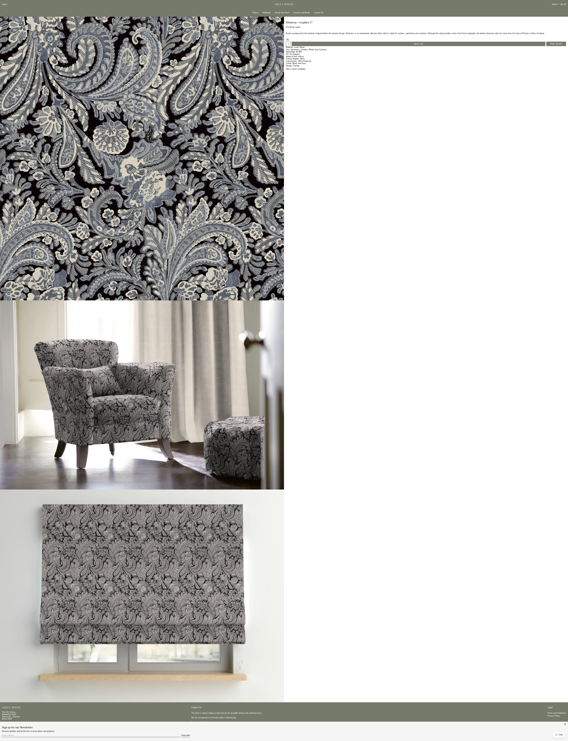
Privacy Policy (553, 716)
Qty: (288, 39)
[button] (555, 4)
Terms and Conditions (556, 713)
